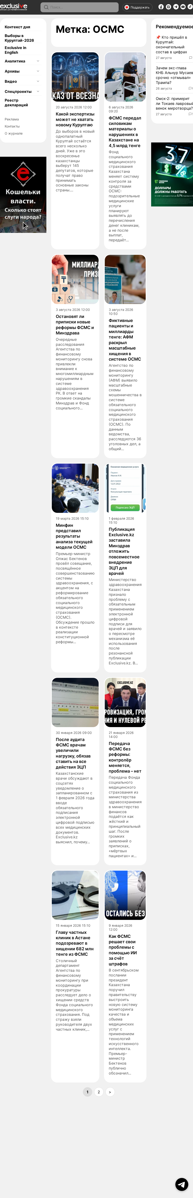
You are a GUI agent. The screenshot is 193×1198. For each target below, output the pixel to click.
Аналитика (15, 61)
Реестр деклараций (16, 102)
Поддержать (140, 7)
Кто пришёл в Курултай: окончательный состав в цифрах (171, 44)
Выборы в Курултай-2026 (19, 38)
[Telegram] (176, 8)
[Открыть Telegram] (181, 1184)
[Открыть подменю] (38, 61)
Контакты (12, 126)
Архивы (12, 71)
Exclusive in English (15, 50)
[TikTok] (190, 8)
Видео (11, 81)
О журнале (14, 133)
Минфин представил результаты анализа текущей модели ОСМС (74, 536)
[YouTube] (183, 8)
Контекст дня (17, 27)
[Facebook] (161, 8)
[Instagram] (168, 8)
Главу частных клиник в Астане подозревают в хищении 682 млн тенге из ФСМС (75, 943)
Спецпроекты (18, 91)
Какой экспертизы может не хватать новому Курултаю (75, 119)
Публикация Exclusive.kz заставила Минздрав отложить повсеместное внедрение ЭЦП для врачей (124, 551)
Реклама (12, 119)
